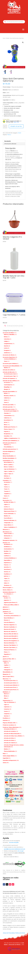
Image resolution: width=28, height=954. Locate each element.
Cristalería (5, 480)
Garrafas (6, 567)
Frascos (6, 564)
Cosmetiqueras (8, 384)
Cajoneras (6, 706)
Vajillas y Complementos (10, 438)
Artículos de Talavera (10, 742)
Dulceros (6, 444)
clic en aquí (20, 851)
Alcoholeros (7, 544)
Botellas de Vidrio (8, 502)
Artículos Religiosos (8, 451)
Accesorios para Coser (10, 374)
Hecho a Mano (6, 590)
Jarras (5, 422)
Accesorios (7, 382)
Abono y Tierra (8, 613)
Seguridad (5, 758)
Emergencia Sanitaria (8, 540)
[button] (23, 42)
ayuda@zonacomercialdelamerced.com (14, 849)
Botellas (6, 551)
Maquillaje (6, 387)
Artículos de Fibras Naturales (12, 733)
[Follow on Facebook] (4, 884)
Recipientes (7, 433)
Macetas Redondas (9, 643)
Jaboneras (5, 609)
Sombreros (7, 352)
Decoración (6, 500)
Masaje (6, 389)
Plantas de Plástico (9, 649)
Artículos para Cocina (8, 409)
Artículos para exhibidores (10, 440)
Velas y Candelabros (9, 527)
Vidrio (5, 583)
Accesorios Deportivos (9, 357)
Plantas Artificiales (9, 520)
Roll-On (6, 576)
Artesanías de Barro (9, 729)
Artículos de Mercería (8, 372)
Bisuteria (5, 453)
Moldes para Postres (9, 427)
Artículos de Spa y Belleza (10, 380)
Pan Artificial (7, 518)
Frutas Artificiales (9, 513)
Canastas (6, 709)
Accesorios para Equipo (10, 411)
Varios (5, 400)
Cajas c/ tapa (7, 473)
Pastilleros (7, 574)
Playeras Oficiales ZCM (9, 722)
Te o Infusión (7, 594)
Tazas (5, 489)
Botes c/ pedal (8, 464)
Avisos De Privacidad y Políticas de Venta (14, 933)
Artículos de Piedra (9, 740)
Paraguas (6, 350)
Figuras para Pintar (9, 511)
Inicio (4, 38)
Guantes (6, 346)
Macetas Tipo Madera (10, 645)
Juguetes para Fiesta (9, 602)
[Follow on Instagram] (10, 884)
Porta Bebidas (7, 447)
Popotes (6, 431)
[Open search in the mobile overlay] (14, 21)
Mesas (5, 696)
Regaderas (7, 654)
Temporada (7, 522)
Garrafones (7, 569)
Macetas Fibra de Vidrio (10, 633)
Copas (5, 484)
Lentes (6, 348)
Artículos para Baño (8, 404)
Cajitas (6, 504)
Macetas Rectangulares (10, 640)
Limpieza (5, 661)
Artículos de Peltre (9, 738)
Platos (5, 652)
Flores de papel (7, 587)
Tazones (6, 491)
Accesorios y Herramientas (11, 615)
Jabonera (5, 607)
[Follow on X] (7, 884)
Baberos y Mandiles (9, 334)
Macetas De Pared (9, 629)
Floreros (6, 620)
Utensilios (6, 436)
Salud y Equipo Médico (9, 755)
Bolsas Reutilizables (8, 456)
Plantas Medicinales (9, 751)
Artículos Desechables (9, 391)
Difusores (5, 529)
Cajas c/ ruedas (8, 471)
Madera (6, 367)
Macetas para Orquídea (10, 638)
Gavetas (6, 716)
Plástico (9, 134)
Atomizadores (8, 549)
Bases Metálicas (8, 618)
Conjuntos (6, 713)
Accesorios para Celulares (10, 363)
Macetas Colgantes (9, 624)
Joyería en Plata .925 (8, 659)
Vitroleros (6, 585)
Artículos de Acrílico (8, 369)
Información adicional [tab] (10, 143)
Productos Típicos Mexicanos (11, 727)
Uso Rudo (6, 478)
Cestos (6, 711)
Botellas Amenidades (8, 458)
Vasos (5, 361)
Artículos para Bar (8, 407)
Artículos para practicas (9, 449)
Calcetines (7, 339)
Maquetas (5, 674)
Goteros (6, 571)
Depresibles (7, 560)
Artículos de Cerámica (10, 731)
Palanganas (7, 669)
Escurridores (7, 420)
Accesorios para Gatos (10, 683)
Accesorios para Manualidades (11, 366)
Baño (5, 663)
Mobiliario (5, 692)
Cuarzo (5, 498)
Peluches (5, 720)
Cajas (5, 704)
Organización (6, 700)
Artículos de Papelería (9, 378)
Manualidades (6, 672)
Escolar (6, 598)
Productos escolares (8, 725)
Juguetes (6, 600)
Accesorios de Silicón (8, 355)
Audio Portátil (7, 533)
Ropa (4, 753)
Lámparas (6, 538)
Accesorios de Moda (8, 332)
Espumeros (7, 562)
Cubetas (6, 667)
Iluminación (7, 535)
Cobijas (6, 341)
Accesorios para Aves (10, 680)
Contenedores (8, 415)
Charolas (6, 413)
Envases (5, 542)
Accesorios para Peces (10, 687)
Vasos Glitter (7, 525)
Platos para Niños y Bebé (10, 604)
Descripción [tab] (7, 141)
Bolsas (5, 336)
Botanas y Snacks (8, 395)
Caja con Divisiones (9, 469)
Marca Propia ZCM (8, 676)
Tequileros (7, 493)
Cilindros (6, 553)
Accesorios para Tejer (10, 376)
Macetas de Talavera (9, 631)
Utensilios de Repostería (9, 760)
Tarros (6, 486)
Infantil (7, 38)
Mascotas (5, 678)
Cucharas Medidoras (9, 359)
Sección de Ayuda (14, 842)
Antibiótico (7, 546)
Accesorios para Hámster (11, 685)
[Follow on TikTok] (13, 884)
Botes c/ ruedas (8, 466)
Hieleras (6, 476)
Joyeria (5, 656)
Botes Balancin (8, 462)
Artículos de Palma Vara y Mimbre (13, 736)
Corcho (6, 506)
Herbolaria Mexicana (8, 592)
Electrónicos (6, 531)
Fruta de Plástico (8, 622)
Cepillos (6, 665)
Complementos (8, 343)
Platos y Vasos (8, 429)
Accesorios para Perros (10, 689)
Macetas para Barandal (10, 636)
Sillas (5, 698)
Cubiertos (6, 398)
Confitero (6, 555)
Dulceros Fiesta (8, 509)
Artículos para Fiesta (8, 443)
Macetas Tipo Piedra (9, 647)
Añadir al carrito (16, 126)
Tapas (5, 578)
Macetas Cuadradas (9, 627)
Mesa (5, 424)
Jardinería (5, 611)
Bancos (6, 693)
